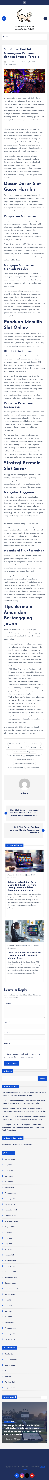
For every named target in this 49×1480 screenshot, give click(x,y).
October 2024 (10, 1283)
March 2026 (9, 1187)
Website (7, 1043)
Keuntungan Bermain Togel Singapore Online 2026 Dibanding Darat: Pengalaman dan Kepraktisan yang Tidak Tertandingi (23, 1127)
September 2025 (11, 1221)
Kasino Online (10, 1365)
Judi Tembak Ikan (11, 1360)
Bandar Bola (9, 1354)
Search (9, 1071)
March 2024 (9, 1322)
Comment (8, 1003)
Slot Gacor (16, 62)
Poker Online (10, 1371)
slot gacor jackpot (34, 756)
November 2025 (11, 1210)
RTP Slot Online (36, 748)
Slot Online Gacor (34, 767)
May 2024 (9, 1311)
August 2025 (10, 1227)
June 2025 (9, 1238)
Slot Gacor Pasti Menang (25, 763)
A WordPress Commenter (11, 1144)
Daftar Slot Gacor (17, 744)
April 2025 (9, 1249)
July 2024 (8, 1300)
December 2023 (11, 1339)
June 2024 (9, 1306)
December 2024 (11, 1272)
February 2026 (10, 1193)
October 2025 (10, 1216)
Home (5, 37)
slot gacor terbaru (16, 767)
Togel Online (10, 1388)
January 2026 (10, 1199)
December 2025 (11, 1204)
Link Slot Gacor (34, 744)
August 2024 (10, 1294)
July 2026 (8, 1165)
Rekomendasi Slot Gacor (17, 748)
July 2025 (8, 1232)
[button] (42, 1397)
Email (6, 1033)
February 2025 (10, 1261)
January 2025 (10, 1266)
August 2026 (10, 1159)
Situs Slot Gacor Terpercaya (25, 752)
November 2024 (11, 1277)
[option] (24, 1422)
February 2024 (10, 1328)
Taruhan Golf (10, 1382)
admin (9, 62)
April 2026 (9, 1182)
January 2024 (10, 1334)
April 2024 (9, 1317)
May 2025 (8, 1244)
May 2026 (9, 1176)
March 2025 (9, 1255)
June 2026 (9, 1171)
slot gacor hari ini (16, 756)
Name (7, 1022)
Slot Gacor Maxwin (25, 759)
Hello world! (27, 1144)
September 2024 (11, 1289)
